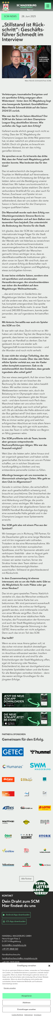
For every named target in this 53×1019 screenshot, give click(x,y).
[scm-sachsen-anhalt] (26, 7)
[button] (49, 965)
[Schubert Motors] (26, 836)
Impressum (37, 1015)
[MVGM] (45, 822)
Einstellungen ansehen (26, 1009)
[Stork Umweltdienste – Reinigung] (45, 836)
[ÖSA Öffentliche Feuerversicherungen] (8, 836)
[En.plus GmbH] (45, 794)
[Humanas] (13, 766)
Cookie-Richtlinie (17, 1015)
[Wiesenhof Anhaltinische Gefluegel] (26, 865)
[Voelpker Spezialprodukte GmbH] (45, 850)
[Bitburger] (26, 779)
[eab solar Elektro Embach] (8, 794)
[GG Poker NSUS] (26, 808)
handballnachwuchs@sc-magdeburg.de (19, 959)
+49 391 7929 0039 (10, 962)
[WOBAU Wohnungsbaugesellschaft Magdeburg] (45, 865)
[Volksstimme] (8, 865)
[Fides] (8, 808)
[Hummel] (40, 752)
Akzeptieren (26, 996)
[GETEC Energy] (13, 752)
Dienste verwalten (10, 988)
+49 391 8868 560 (10, 949)
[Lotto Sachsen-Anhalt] (45, 808)
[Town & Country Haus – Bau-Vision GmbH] (26, 850)
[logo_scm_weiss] (5, 6)
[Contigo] (45, 779)
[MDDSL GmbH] (26, 822)
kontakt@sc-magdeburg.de (14, 945)
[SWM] (40, 766)
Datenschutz (28, 1015)
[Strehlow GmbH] (8, 850)
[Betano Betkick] (8, 779)
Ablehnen (26, 1002)
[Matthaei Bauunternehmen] (8, 822)
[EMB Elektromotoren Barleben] (26, 794)
